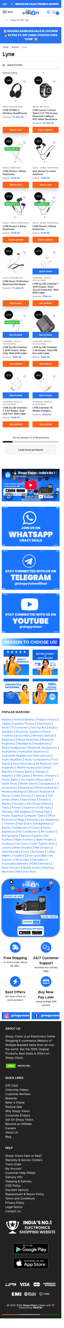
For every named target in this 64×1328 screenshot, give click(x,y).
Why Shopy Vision (17, 1111)
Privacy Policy (14, 1202)
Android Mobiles (24, 719)
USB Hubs (44, 807)
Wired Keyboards (46, 787)
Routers (7, 803)
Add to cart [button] (16, 129)
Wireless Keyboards (14, 791)
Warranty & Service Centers (23, 1160)
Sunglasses (47, 783)
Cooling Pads (41, 811)
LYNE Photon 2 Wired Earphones (14, 228)
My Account (13, 1168)
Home (6, 47)
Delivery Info (13, 1177)
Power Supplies (12, 815)
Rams (15, 799)
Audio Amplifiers (12, 759)
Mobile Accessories (12, 403)
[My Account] (48, 12)
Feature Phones (47, 719)
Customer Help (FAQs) (20, 1173)
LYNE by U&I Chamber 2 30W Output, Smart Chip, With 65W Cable (15, 350)
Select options (45, 129)
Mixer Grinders (22, 847)
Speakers (8, 731)
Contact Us (13, 1211)
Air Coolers (48, 831)
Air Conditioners (28, 831)
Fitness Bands (24, 771)
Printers (17, 807)
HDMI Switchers (40, 863)
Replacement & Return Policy (24, 1194)
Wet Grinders (42, 847)
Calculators (39, 859)
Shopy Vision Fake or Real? (23, 1155)
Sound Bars (22, 735)
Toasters (18, 855)
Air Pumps (37, 851)
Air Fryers (22, 843)
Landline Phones (23, 723)
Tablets (6, 723)
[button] (54, 12)
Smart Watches (41, 107)
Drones (27, 795)
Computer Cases (34, 815)
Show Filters (14, 65)
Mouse (33, 791)
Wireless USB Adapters (16, 811)
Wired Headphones (13, 107)
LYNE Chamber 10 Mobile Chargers (42, 409)
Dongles (19, 803)
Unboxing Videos (16, 1089)
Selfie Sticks (9, 783)
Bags (21, 819)
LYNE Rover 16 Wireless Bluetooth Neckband (16, 283)
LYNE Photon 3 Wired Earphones (44, 228)
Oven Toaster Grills (43, 843)
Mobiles (7, 719)
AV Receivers (44, 763)
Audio (36, 168)
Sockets (44, 799)
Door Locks (34, 855)
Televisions (44, 723)
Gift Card (11, 1085)
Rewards (11, 1098)
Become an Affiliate (18, 1124)
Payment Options (16, 1190)
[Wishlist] (24, 81)
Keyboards (26, 787)
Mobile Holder (32, 867)
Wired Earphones (12, 168)
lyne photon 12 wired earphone (44, 173)
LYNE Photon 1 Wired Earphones (14, 173)
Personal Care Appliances (43, 819)
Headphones (42, 743)
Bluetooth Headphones (42, 747)
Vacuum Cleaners (32, 835)
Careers (10, 1128)
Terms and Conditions (20, 1198)
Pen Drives (34, 803)
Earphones (8, 739)
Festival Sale (13, 1107)
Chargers (38, 278)
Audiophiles (9, 751)
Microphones (42, 755)
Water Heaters (45, 839)
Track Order (13, 1164)
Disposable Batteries (15, 863)
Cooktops (8, 843)
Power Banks (10, 779)
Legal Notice (13, 1207)
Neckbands (16, 278)
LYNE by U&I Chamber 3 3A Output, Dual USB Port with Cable (45, 350)
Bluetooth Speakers (28, 731)
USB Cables (22, 775)
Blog (8, 1136)
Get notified (45, 303)
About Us (11, 1132)
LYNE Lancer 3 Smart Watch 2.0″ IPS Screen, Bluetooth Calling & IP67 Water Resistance (45, 115)
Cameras (39, 795)
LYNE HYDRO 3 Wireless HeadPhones (15, 112)
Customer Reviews (17, 1094)
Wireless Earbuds (43, 735)
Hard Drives (29, 799)
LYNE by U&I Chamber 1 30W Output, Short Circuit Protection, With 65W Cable (46, 288)
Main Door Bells (26, 871)
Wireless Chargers (44, 775)
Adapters (7, 775)
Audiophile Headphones (17, 755)
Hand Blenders (11, 851)
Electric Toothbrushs (15, 827)
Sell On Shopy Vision (19, 1119)
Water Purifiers (24, 839)
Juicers (6, 847)
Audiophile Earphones (33, 751)
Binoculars (22, 859)
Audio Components (37, 759)
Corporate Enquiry (17, 1115)
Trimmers (9, 823)
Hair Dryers (25, 823)
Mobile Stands (29, 783)
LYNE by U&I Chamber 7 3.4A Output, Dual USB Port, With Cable (15, 410)
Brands (15, 47)
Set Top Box (38, 727)
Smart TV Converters (15, 727)
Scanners (30, 807)
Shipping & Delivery (18, 1181)
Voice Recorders (23, 763)
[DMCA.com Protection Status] (30, 1066)
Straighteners (43, 823)
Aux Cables (28, 779)
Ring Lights (44, 779)
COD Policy (13, 1185)
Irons (26, 851)
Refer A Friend (15, 1102)
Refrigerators (10, 835)
